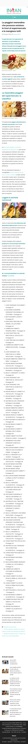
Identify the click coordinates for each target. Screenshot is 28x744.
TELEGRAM (10, 276)
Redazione (10, 741)
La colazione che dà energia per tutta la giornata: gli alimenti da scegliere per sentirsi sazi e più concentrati (15, 681)
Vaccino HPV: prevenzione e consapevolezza (13, 662)
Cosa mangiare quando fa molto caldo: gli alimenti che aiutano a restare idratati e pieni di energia (15, 671)
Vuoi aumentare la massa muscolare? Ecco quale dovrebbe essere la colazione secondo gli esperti (16, 692)
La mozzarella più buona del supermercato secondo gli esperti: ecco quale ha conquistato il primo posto (16, 712)
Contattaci (23, 732)
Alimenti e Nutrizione (10, 627)
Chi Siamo (4, 741)
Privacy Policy (17, 741)
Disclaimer (23, 741)
